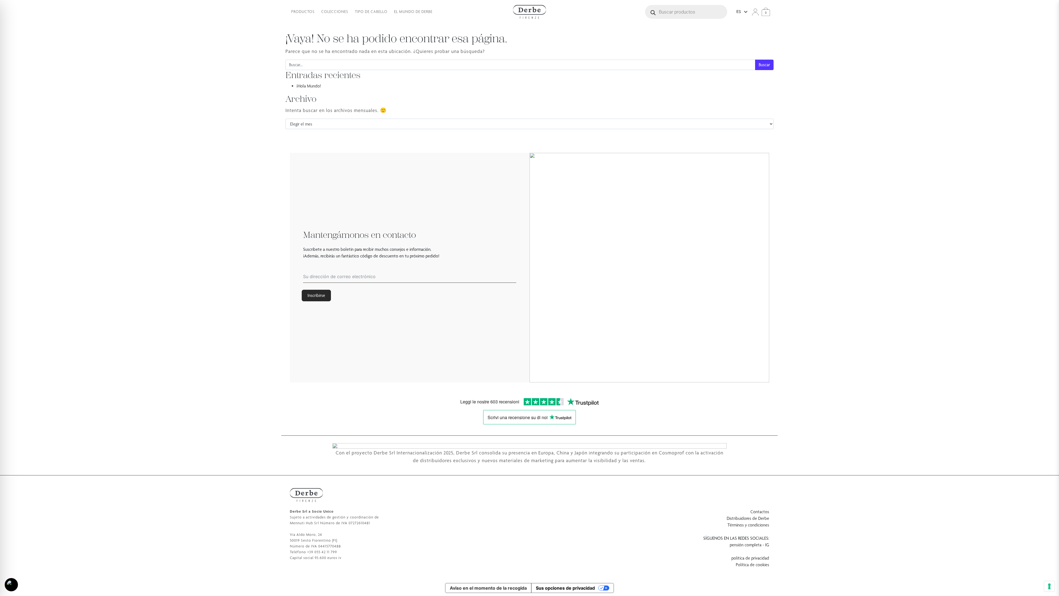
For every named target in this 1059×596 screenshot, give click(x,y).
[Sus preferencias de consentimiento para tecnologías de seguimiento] (1049, 586)
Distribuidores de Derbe (748, 518)
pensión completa (745, 544)
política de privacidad (750, 558)
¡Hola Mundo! (308, 86)
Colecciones (334, 11)
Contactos (759, 511)
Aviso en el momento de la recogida (488, 588)
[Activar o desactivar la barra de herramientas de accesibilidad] (11, 585)
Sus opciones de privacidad (565, 588)
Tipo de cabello (371, 11)
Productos (303, 11)
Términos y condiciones (748, 525)
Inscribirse (316, 295)
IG (767, 544)
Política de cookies (752, 564)
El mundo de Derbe (413, 11)
